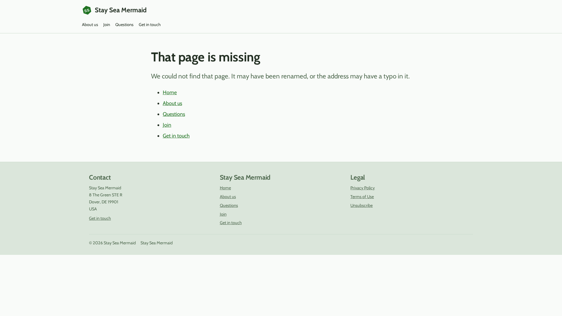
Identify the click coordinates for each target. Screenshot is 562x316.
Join (106, 24)
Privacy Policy (362, 187)
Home (170, 92)
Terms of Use (362, 196)
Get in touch (150, 24)
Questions (124, 24)
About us (90, 24)
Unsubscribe (361, 205)
